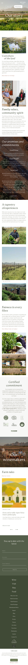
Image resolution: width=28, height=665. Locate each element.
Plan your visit (14, 595)
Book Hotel (18, 6)
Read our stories (6, 475)
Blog (14, 613)
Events (14, 619)
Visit (14, 584)
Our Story (14, 625)
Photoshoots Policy (14, 607)
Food (14, 592)
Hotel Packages (14, 604)
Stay (14, 588)
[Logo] (22, 3)
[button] (16, 529)
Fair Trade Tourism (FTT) (10, 408)
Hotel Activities (14, 598)
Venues (14, 622)
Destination (14, 631)
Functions (14, 628)
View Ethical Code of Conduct (9, 328)
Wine (14, 580)
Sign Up (15, 569)
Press (14, 616)
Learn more (14, 195)
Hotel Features (14, 601)
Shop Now (9, 6)
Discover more (6, 525)
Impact (14, 610)
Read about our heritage (8, 75)
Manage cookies (14, 662)
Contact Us (14, 637)
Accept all (14, 660)
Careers (14, 634)
